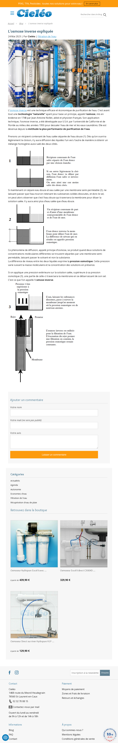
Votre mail (26, 420)
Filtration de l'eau (47, 36)
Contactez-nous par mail (26, 707)
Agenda (14, 485)
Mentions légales (71, 734)
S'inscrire (105, 672)
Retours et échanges (73, 698)
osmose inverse (18, 110)
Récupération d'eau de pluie (24, 503)
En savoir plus (92, 3)
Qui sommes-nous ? (72, 730)
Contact (13, 738)
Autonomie (16, 489)
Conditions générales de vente (78, 738)
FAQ (11, 734)
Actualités (15, 481)
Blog (11, 730)
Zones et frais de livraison (76, 693)
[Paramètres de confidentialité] (5, 737)
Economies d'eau (19, 494)
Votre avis (15, 433)
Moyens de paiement (73, 689)
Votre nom (16, 407)
